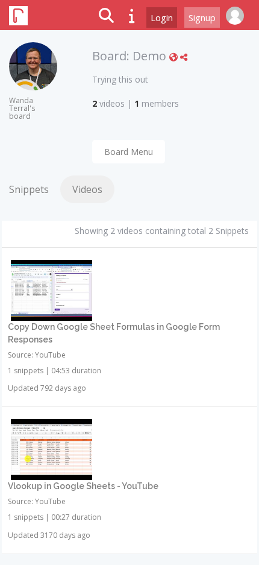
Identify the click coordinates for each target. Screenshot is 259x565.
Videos (87, 189)
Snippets (29, 189)
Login (162, 17)
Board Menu (128, 151)
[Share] (183, 57)
